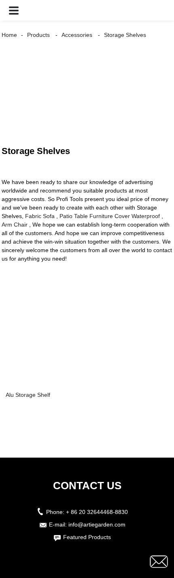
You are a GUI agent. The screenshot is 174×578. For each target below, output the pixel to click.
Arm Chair (15, 224)
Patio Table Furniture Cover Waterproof (109, 216)
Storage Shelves (125, 35)
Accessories (77, 35)
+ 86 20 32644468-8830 (97, 512)
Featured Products (87, 537)
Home (9, 35)
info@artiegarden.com (96, 524)
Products (38, 35)
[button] (14, 10)
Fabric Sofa (40, 216)
